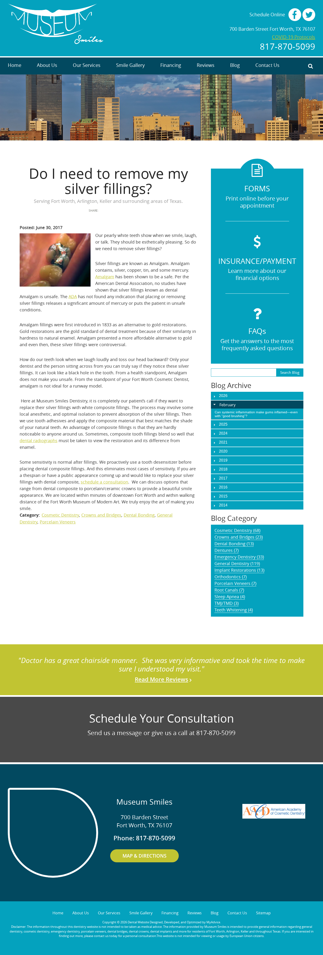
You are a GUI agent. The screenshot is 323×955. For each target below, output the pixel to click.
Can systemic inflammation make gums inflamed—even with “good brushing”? (256, 414)
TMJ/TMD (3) (226, 603)
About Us (47, 65)
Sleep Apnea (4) (229, 596)
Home (14, 65)
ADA (73, 296)
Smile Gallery (130, 65)
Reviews (205, 65)
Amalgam (104, 276)
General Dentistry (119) (237, 563)
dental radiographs (38, 440)
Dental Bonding (139, 515)
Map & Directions (144, 856)
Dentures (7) (226, 550)
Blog (235, 65)
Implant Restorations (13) (239, 570)
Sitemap (263, 913)
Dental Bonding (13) (234, 543)
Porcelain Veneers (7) (235, 583)
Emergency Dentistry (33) (239, 557)
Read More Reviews (161, 679)
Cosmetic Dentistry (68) (237, 530)
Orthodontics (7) (230, 577)
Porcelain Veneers (58, 522)
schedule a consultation (104, 482)
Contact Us (267, 65)
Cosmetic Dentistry (60, 515)
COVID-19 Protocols (293, 37)
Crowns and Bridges (101, 515)
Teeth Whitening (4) (233, 610)
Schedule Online (267, 14)
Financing (170, 65)
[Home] (55, 24)
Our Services (86, 65)
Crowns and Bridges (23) (238, 537)
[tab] (257, 405)
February (227, 404)
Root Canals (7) (229, 590)
